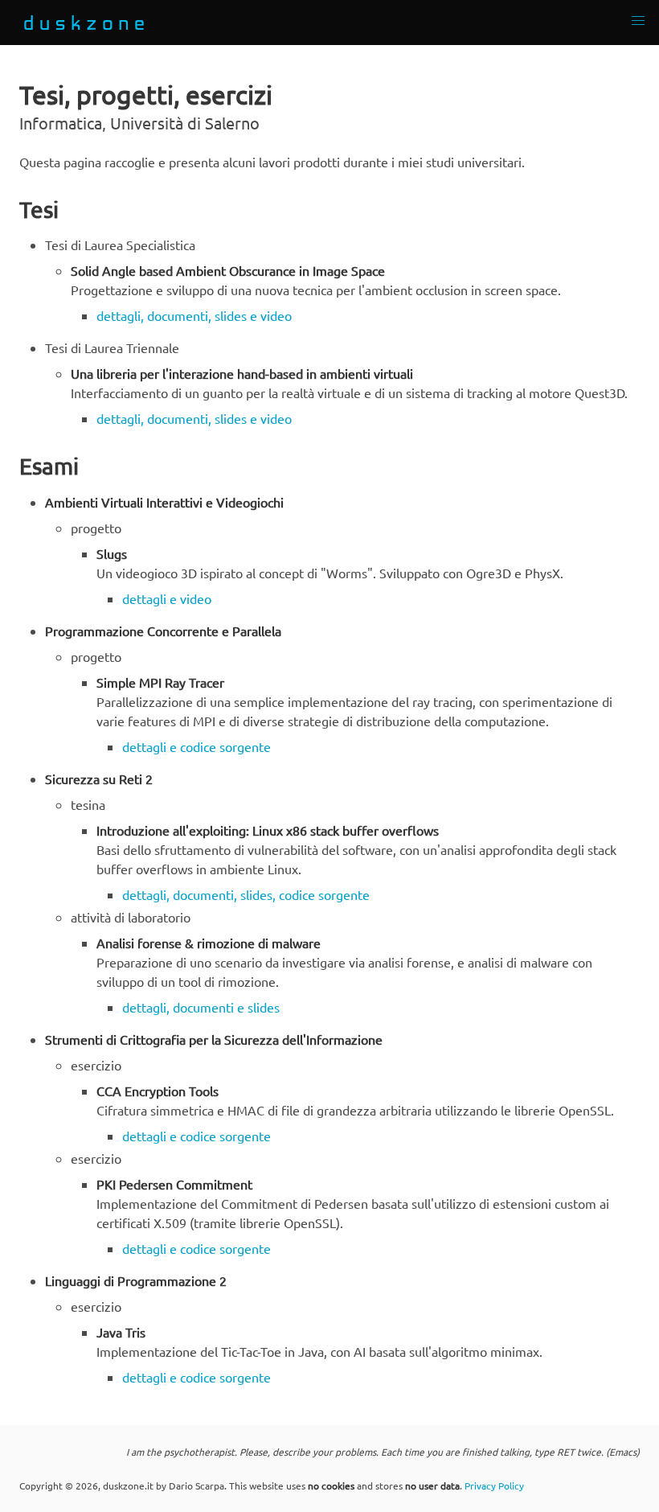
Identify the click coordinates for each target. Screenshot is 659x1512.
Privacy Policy (494, 1485)
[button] (638, 21)
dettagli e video (166, 598)
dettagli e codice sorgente (196, 746)
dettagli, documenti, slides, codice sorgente (246, 894)
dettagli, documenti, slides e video (194, 315)
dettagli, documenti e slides (201, 1007)
